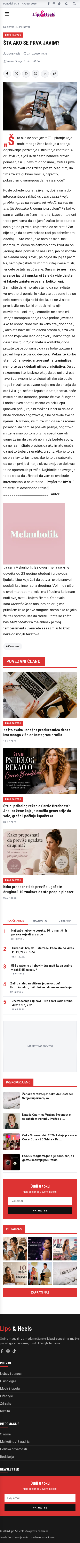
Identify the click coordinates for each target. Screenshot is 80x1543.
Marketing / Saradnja (15, 1442)
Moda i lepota (10, 1388)
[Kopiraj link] (54, 74)
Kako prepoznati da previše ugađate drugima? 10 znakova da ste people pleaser (38, 889)
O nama (5, 1434)
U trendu (64, 920)
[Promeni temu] (66, 3)
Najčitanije (15, 920)
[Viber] (35, 74)
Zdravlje (5, 1403)
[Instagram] (54, 3)
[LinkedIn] (45, 74)
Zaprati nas (40, 1292)
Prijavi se (40, 1210)
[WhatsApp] (26, 74)
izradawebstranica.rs (42, 1537)
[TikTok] (59, 3)
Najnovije (40, 920)
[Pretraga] (74, 3)
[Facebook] (48, 3)
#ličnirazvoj (12, 646)
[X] (17, 74)
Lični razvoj (23, 26)
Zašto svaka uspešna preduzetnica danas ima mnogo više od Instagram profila (36, 732)
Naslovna (8, 26)
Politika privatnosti (13, 1449)
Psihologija (8, 1381)
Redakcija (7, 1457)
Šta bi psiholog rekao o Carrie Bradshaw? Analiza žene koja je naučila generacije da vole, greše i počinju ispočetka (37, 811)
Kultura (5, 1411)
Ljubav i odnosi (11, 1374)
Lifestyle (6, 1396)
